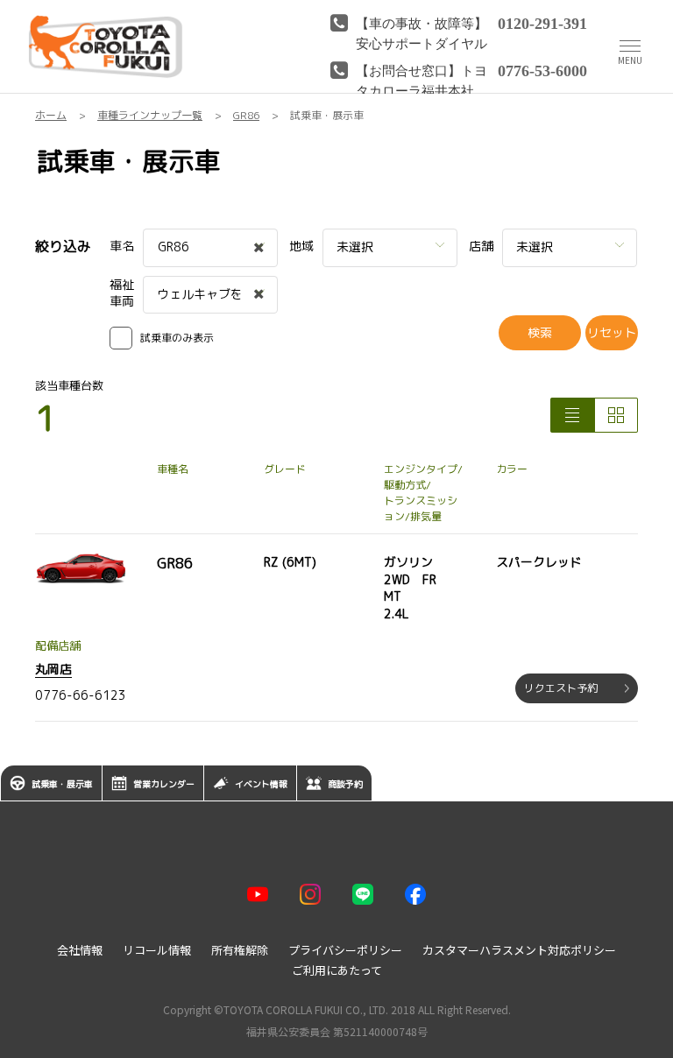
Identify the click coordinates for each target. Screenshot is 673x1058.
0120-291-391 (542, 22)
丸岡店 (53, 668)
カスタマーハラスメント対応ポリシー (519, 950)
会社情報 (80, 950)
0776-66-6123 (80, 695)
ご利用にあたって (337, 970)
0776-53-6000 (542, 69)
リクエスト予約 (561, 688)
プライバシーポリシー (345, 950)
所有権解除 (239, 950)
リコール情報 (157, 950)
